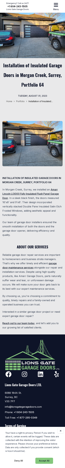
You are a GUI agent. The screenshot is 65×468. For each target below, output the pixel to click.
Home (9, 101)
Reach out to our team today (18, 323)
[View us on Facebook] (8, 374)
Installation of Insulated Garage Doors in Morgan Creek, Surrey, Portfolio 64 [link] (42, 101)
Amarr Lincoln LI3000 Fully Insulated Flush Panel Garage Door (30, 194)
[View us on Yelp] (56, 374)
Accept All (44, 460)
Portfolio (20, 101)
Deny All (18, 460)
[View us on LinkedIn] (40, 374)
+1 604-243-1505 (17, 6)
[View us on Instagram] (24, 374)
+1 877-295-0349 (26, 417)
